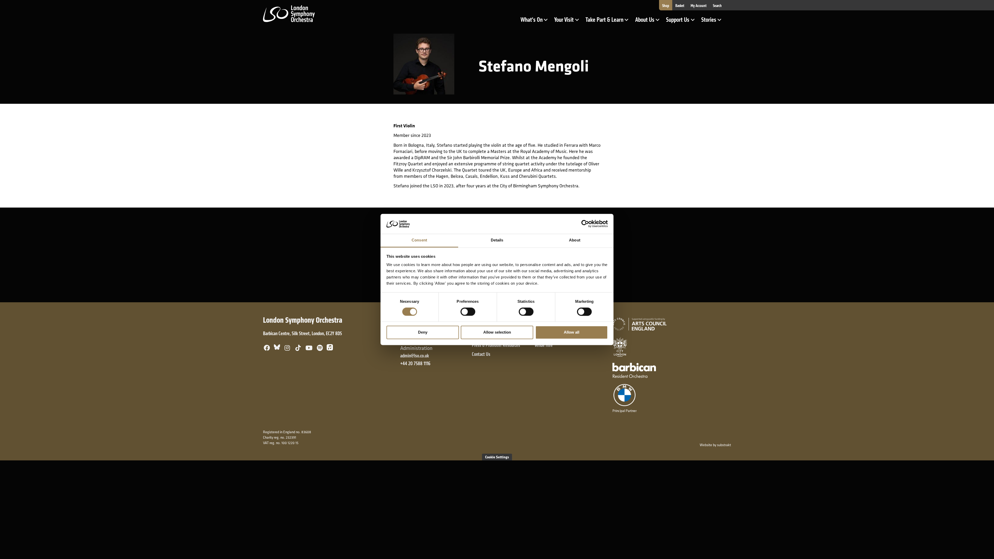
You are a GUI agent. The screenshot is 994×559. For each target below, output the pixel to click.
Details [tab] (497, 240)
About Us (649, 21)
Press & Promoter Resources (496, 345)
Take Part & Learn (605, 21)
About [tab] (574, 240)
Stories (713, 21)
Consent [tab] (419, 240)
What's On (535, 21)
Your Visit (568, 21)
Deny (422, 332)
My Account (699, 5)
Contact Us (481, 354)
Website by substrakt (715, 445)
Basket (679, 5)
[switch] (468, 311)
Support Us (682, 21)
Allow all (571, 332)
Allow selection (497, 332)
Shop (665, 5)
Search (717, 5)
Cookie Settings (497, 456)
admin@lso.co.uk (414, 355)
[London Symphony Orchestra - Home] (289, 13)
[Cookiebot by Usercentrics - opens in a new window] (585, 224)
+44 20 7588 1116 (415, 363)
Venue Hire (544, 345)
